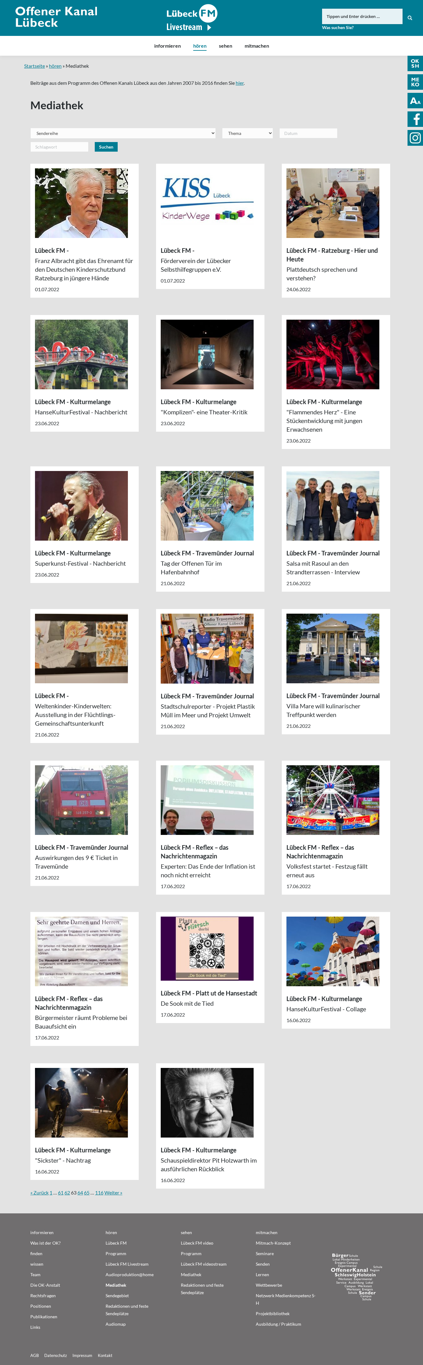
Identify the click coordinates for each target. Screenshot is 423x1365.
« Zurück (39, 1192)
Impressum (82, 1355)
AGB (34, 1355)
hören (55, 66)
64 (80, 1192)
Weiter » (113, 1192)
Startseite (34, 66)
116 (99, 1192)
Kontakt (105, 1355)
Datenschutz (55, 1355)
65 (86, 1192)
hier (240, 83)
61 (60, 1192)
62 (67, 1192)
